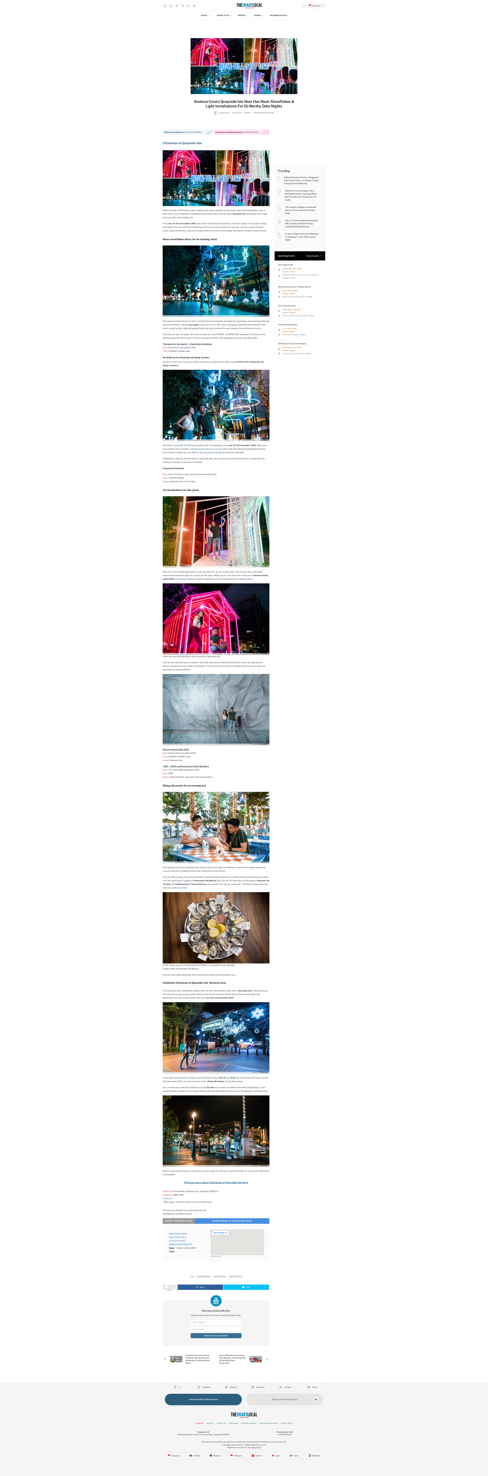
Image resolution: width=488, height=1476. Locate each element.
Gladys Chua (224, 113)
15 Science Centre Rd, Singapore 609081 (297, 354)
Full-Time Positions (248, 1423)
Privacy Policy (286, 1423)
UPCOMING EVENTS (278, 15)
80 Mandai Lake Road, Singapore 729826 (297, 297)
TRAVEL (204, 15)
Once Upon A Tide (285, 265)
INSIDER (241, 15)
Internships (233, 1423)
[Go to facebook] (171, 5)
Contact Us (221, 1423)
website (188, 1202)
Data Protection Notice (268, 1423)
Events (248, 113)
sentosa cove (235, 1276)
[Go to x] (165, 5)
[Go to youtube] (188, 5)
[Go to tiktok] (194, 5)
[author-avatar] (216, 114)
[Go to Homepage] (249, 5)
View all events (312, 256)
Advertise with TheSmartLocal (203, 1399)
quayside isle (220, 1276)
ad (192, 1276)
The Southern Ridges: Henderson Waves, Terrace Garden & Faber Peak (300, 210)
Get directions (216, 1256)
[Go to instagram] (182, 5)
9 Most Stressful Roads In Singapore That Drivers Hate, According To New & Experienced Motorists (301, 180)
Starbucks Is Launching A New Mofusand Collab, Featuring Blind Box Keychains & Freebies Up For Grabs (301, 195)
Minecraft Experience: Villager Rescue (294, 287)
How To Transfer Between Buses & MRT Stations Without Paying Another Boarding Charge (301, 223)
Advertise (199, 1423)
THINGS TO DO (223, 15)
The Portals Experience (288, 325)
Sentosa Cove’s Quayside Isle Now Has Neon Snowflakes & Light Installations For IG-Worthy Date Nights (244, 103)
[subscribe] (316, 1399)
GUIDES (257, 15)
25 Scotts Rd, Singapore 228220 (294, 335)
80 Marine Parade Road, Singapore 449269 (298, 316)
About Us (210, 1423)
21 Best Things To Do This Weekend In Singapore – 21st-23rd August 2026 (302, 237)
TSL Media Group (254, 1447)
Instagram (167, 1198)
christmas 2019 (203, 1276)
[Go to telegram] (176, 5)
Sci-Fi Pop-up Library (287, 306)
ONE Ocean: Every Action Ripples (292, 344)
